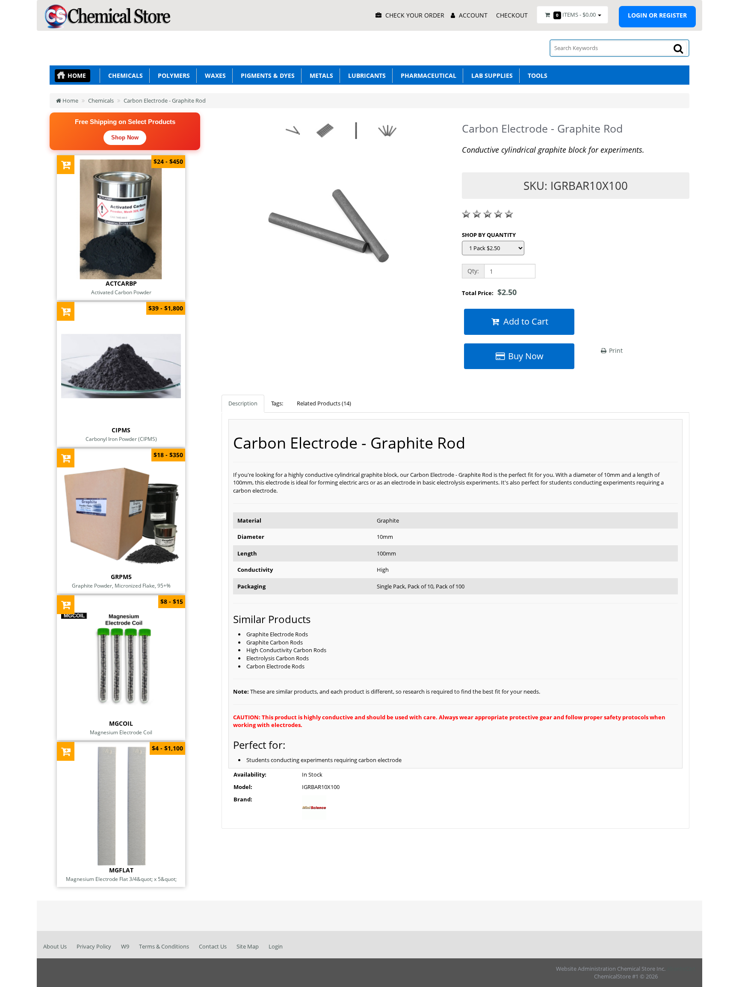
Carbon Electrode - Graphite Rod (165, 100)
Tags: (277, 403)
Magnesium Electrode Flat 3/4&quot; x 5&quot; (121, 878)
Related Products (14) (324, 403)
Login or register (657, 15)
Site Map (247, 946)
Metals (319, 75)
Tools (535, 75)
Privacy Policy (94, 946)
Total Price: (489, 292)
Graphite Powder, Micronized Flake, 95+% (121, 585)
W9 (125, 946)
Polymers (172, 75)
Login (276, 946)
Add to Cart (524, 321)
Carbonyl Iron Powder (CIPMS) (121, 438)
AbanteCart (681, 968)
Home (77, 75)
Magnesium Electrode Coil (121, 732)
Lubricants (365, 75)
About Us (55, 946)
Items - (576, 14)
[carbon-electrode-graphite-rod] (335, 232)
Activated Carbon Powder (121, 292)
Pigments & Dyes (266, 75)
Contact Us (213, 946)
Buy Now (525, 356)
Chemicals (124, 75)
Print (615, 350)
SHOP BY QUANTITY (489, 235)
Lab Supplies (490, 75)
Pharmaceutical (426, 75)
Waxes (213, 75)
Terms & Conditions (164, 946)
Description (242, 403)
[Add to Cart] (65, 164)
